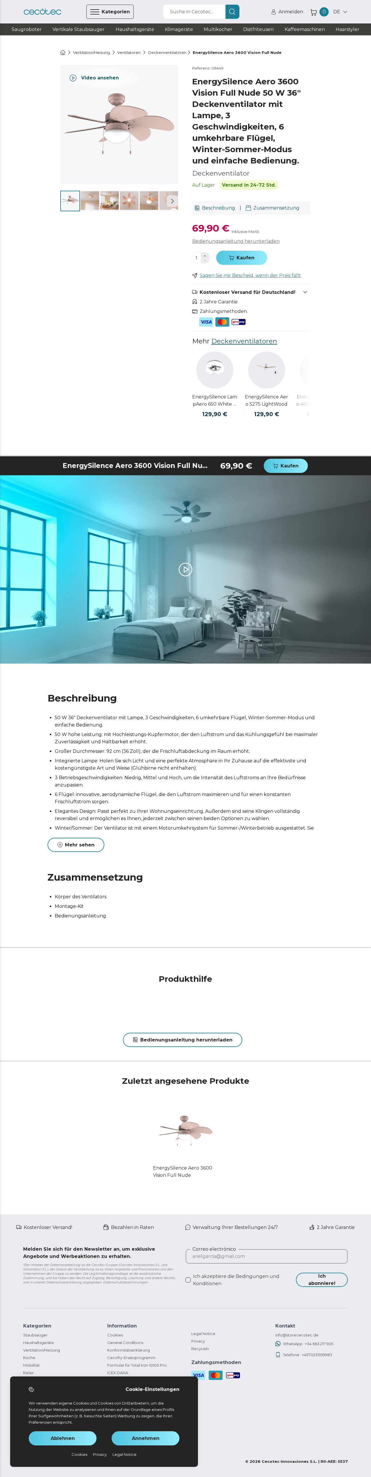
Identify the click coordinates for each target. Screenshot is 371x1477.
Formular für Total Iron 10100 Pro (137, 1365)
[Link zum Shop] (42, 11)
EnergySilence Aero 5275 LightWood (266, 400)
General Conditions (125, 1342)
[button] (172, 201)
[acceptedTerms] (188, 1280)
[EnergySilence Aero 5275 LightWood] (266, 370)
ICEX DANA (117, 1372)
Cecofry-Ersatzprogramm (131, 1357)
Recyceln (200, 1348)
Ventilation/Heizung (41, 1350)
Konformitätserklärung (128, 1350)
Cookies (115, 1335)
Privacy (198, 1341)
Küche (29, 1357)
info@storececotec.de (297, 1335)
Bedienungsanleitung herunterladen (236, 241)
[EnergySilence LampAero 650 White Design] (214, 370)
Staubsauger (35, 1335)
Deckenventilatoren (244, 341)
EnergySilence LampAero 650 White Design (214, 401)
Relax (28, 1372)
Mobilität (31, 1365)
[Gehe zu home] (63, 52)
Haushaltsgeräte (38, 1342)
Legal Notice (203, 1333)
